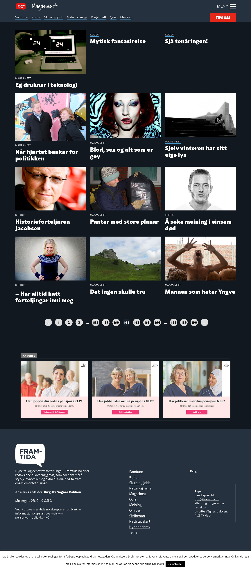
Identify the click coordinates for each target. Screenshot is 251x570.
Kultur (36, 17)
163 (147, 322)
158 (95, 322)
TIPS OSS (223, 17)
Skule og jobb (53, 17)
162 (136, 322)
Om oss (135, 510)
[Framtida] (22, 6)
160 (116, 322)
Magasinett (98, 17)
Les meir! (158, 564)
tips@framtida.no (207, 499)
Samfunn (21, 17)
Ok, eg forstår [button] (175, 564)
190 (194, 322)
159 (106, 322)
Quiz (113, 17)
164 (157, 322)
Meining (125, 17)
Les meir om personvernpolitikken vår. (39, 515)
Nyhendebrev (139, 526)
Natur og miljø (77, 17)
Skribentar (137, 515)
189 (184, 322)
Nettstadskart (139, 521)
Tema (133, 532)
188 (173, 322)
